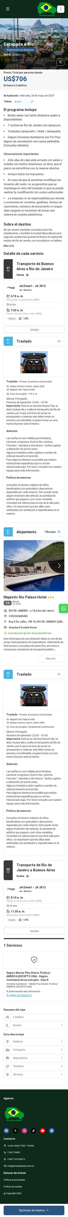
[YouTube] (42, 1130)
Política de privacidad (14, 1180)
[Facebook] (6, 1130)
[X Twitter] (15, 1130)
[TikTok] (33, 1130)
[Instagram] (24, 1130)
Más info (9, 245)
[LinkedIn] (51, 1130)
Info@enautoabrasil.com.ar (20, 1166)
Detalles (34, 329)
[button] (60, 9)
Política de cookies (13, 1186)
